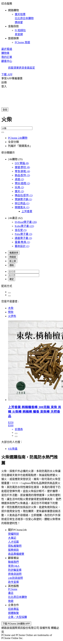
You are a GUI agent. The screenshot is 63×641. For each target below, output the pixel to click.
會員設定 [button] (29, 67)
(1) (24, 195)
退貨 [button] (21, 67)
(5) (21, 230)
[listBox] (31, 286)
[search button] (2, 132)
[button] (31, 22)
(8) (22, 163)
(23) (24, 226)
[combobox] (31, 121)
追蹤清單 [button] (13, 67)
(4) (22, 171)
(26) (26, 222)
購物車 (5, 53)
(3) (22, 175)
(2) (19, 179)
